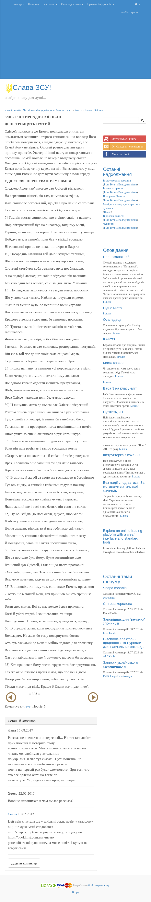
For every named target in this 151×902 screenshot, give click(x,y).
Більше (107, 302)
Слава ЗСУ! (32, 87)
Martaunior (109, 597)
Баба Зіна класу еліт (120, 388)
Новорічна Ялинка (114, 196)
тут (28, 706)
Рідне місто (112, 307)
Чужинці (108, 224)
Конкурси (18, 4)
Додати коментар (24, 863)
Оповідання (115, 249)
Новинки (33, 4)
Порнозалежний (116, 256)
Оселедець (112, 319)
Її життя (109, 338)
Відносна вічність (113, 216)
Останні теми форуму (117, 579)
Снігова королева (117, 603)
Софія (12, 814)
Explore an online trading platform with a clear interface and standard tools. (122, 536)
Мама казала (113, 362)
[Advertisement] (75, 47)
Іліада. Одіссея (94, 110)
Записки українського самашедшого (120, 664)
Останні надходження (117, 171)
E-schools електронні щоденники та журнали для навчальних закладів (124, 642)
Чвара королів (115, 587)
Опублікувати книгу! (124, 139)
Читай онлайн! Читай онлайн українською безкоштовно (38, 110)
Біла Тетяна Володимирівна (120, 184)
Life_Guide (109, 633)
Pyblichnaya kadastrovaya (117, 676)
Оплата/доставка (71, 4)
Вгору (75, 892)
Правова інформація (99, 4)
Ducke (107, 212)
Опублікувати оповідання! (128, 146)
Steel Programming (98, 885)
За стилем (49, 4)
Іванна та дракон (113, 188)
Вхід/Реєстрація (129, 12)
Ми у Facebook (120, 154)
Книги (78, 110)
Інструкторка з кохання (117, 180)
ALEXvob (109, 656)
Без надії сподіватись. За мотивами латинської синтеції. (124, 486)
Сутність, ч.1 (113, 411)
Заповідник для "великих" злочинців (124, 621)
